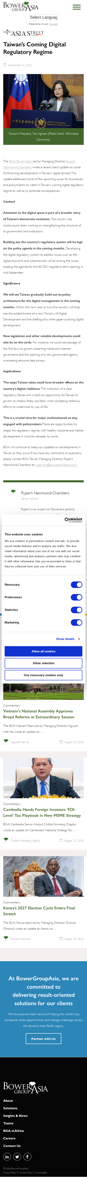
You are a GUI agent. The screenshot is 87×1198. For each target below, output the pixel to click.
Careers (9, 1138)
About (8, 1100)
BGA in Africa (13, 1130)
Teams (8, 1123)
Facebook (27, 1157)
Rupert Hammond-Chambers (45, 492)
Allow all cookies (43, 651)
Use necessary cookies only (43, 675)
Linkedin (7, 1157)
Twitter (17, 1157)
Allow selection (43, 663)
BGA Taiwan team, (20, 161)
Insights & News (15, 1115)
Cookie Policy (25, 1172)
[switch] (76, 597)
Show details (65, 639)
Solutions (10, 1108)
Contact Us (12, 1145)
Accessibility (41, 1172)
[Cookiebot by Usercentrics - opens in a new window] (64, 520)
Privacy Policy (9, 1172)
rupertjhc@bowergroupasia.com (55, 464)
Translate (53, 24)
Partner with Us (43, 1038)
